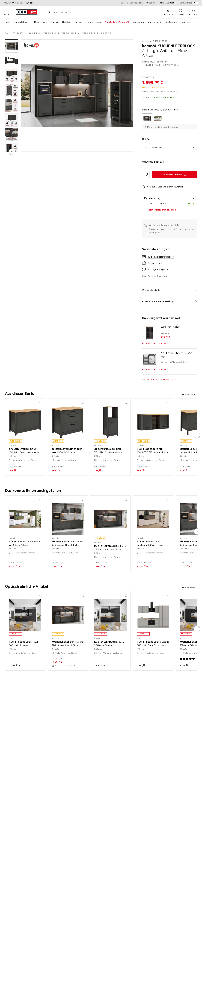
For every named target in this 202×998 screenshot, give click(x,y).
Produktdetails (151, 289)
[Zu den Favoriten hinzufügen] (146, 174)
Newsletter (186, 22)
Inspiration (138, 22)
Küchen (55, 22)
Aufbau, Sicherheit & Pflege (158, 301)
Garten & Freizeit (22, 22)
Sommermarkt (155, 22)
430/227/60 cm (153, 147)
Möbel (7, 22)
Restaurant (171, 22)
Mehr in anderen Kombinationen (163, 126)
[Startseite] (6, 33)
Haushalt (66, 22)
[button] (11, 46)
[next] (12, 152)
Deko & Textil (40, 22)
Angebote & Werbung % (117, 22)
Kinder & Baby (94, 22)
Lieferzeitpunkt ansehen (162, 209)
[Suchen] (49, 12)
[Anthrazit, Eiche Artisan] (147, 118)
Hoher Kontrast (184, 3)
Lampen (79, 22)
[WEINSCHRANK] (149, 332)
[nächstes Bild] (197, 435)
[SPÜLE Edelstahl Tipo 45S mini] (149, 358)
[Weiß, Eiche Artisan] (158, 118)
